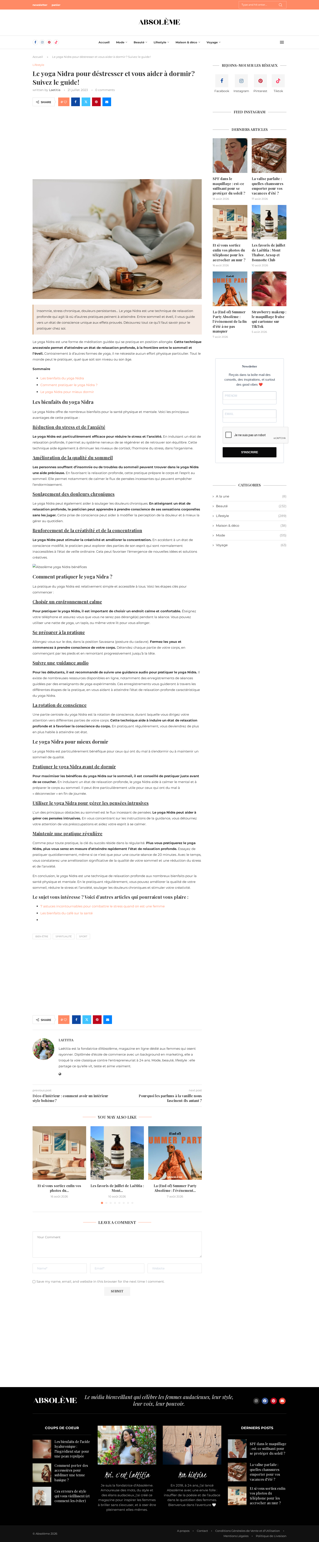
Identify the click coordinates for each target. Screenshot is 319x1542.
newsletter (40, 4)
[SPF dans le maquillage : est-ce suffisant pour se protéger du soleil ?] (230, 155)
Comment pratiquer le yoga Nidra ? (69, 385)
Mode (120, 42)
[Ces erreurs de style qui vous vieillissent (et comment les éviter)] (42, 1496)
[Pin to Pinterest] (96, 101)
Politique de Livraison (271, 1536)
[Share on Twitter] (86, 101)
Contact (202, 1530)
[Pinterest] (49, 42)
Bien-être (41, 936)
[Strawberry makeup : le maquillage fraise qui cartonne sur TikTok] (269, 288)
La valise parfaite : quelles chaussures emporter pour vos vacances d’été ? (267, 185)
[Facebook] (35, 42)
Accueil (104, 42)
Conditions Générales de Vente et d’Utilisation (247, 1530)
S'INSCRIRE (249, 452)
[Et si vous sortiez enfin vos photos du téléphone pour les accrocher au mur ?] (59, 1153)
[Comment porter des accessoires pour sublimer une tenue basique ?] (42, 1472)
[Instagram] (42, 42)
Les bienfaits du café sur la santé (66, 913)
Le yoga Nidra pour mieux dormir (67, 392)
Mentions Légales (236, 1536)
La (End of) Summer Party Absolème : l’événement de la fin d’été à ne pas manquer (230, 322)
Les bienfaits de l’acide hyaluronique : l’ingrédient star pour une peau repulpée (72, 1448)
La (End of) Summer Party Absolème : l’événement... (175, 1188)
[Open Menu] (282, 42)
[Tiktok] (56, 42)
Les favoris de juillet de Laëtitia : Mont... (117, 1188)
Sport (83, 936)
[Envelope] (282, 1401)
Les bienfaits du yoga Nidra (62, 378)
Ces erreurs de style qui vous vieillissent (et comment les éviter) (72, 1496)
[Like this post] (65, 101)
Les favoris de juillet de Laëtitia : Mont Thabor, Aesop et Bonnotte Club (268, 252)
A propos (183, 1530)
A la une (251, 496)
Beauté (139, 42)
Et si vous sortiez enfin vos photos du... (59, 1188)
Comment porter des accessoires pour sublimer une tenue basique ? (71, 1472)
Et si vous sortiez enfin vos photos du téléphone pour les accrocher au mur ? (229, 252)
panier (56, 4)
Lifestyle (160, 42)
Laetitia (54, 90)
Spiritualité (64, 936)
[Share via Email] (106, 101)
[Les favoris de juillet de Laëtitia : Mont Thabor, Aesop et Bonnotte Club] (117, 1153)
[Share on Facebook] (75, 101)
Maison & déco (186, 42)
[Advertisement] (117, 142)
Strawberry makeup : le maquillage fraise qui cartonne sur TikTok (269, 319)
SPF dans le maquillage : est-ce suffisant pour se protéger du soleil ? (229, 185)
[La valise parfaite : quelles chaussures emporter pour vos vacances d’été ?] (269, 155)
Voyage (212, 42)
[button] (38, 1164)
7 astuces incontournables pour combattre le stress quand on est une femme (102, 906)
